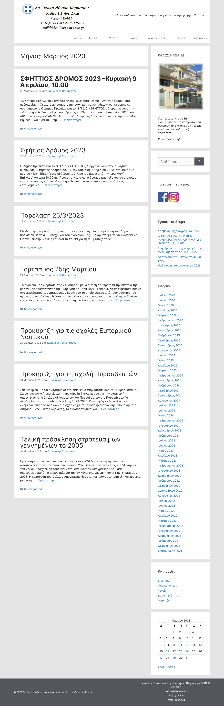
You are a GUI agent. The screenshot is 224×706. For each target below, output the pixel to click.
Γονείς (133, 38)
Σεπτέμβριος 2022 (170, 490)
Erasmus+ (164, 580)
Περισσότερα (72, 120)
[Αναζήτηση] (199, 161)
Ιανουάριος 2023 (169, 470)
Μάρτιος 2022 (167, 520)
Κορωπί (182, 38)
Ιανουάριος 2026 (169, 325)
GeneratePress (83, 692)
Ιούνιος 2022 (166, 505)
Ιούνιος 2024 (166, 410)
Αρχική (78, 38)
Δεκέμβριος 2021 (169, 535)
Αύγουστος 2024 (169, 400)
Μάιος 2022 (166, 510)
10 (187, 638)
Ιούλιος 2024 (166, 405)
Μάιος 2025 (166, 360)
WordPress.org (176, 699)
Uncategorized (33, 128)
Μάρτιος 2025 (167, 370)
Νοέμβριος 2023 (169, 435)
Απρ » (172, 667)
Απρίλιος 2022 (167, 515)
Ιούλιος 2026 (166, 295)
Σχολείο (93, 38)
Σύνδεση (176, 686)
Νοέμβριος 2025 (169, 335)
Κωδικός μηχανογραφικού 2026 (179, 265)
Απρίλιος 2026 (167, 310)
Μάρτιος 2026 (167, 315)
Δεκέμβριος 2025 (169, 330)
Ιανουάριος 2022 (169, 530)
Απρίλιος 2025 (167, 365)
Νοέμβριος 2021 (168, 540)
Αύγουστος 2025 (169, 350)
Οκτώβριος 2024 (169, 390)
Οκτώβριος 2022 (169, 485)
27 (161, 657)
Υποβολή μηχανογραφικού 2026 (179, 231)
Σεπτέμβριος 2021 (170, 550)
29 (174, 657)
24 (187, 651)
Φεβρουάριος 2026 (170, 320)
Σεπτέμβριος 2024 (170, 395)
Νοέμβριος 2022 (169, 480)
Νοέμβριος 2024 (169, 385)
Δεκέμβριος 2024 (169, 380)
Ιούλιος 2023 (166, 440)
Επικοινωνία (200, 38)
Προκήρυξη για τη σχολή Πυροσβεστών (78, 374)
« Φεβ (161, 667)
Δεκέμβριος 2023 (169, 430)
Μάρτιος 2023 (167, 460)
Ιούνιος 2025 (166, 355)
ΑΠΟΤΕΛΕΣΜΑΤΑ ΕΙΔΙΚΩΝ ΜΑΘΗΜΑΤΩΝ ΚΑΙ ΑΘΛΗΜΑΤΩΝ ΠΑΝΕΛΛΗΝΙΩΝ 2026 (179, 239)
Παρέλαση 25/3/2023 (52, 215)
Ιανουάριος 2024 (169, 425)
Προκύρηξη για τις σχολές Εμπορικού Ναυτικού (75, 333)
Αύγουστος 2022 (169, 495)
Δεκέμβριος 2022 (169, 475)
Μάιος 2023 (166, 450)
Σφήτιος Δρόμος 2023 (53, 150)
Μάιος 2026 (166, 305)
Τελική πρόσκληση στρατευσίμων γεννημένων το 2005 (70, 442)
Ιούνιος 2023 (166, 445)
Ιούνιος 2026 (166, 300)
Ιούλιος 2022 (166, 500)
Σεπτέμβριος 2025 (170, 345)
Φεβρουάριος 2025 (170, 375)
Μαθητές (114, 38)
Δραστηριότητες (157, 38)
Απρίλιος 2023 (167, 455)
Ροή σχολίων (176, 695)
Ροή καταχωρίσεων (176, 691)
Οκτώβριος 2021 (169, 545)
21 (167, 651)
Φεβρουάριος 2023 (170, 465)
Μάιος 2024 (166, 415)
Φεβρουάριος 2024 (170, 420)
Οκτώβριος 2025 (169, 340)
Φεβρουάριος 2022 (170, 525)
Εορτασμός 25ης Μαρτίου (58, 269)
